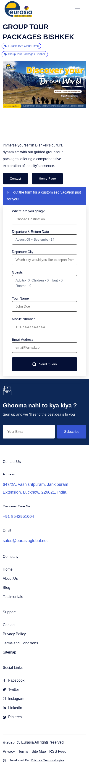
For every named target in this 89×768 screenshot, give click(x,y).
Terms (23, 751)
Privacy (9, 751)
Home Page (47, 178)
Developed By (36, 760)
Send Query (48, 364)
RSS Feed (57, 751)
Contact (15, 178)
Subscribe (71, 431)
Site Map (38, 751)
